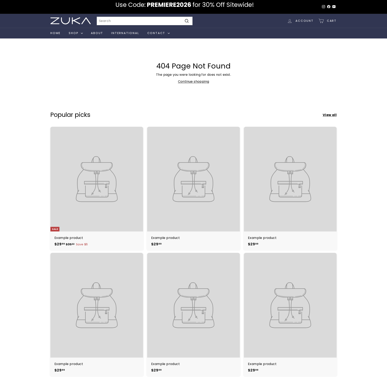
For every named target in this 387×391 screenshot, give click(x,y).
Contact (157, 33)
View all (330, 115)
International (125, 33)
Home (55, 33)
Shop (74, 33)
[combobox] (144, 21)
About (97, 33)
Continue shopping (193, 81)
